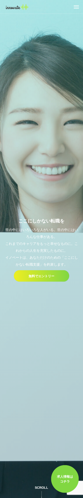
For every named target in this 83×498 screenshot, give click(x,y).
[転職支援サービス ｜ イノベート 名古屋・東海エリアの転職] (17, 7)
